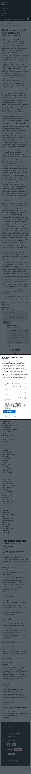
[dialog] (15, 387)
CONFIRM (9, 411)
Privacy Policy (24, 416)
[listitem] (15, 384)
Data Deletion (7, 416)
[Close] (28, 357)
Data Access (15, 416)
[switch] (25, 387)
